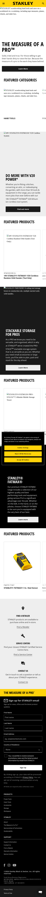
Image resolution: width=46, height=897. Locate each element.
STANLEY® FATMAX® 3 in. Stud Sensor (21, 588)
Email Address (9, 734)
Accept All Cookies (23, 460)
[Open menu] (3, 3)
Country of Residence (11, 745)
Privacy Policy (28, 777)
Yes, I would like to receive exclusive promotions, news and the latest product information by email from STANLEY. (23, 758)
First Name (8, 713)
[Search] (43, 3)
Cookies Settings (23, 447)
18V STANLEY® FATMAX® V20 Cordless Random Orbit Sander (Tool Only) (21, 277)
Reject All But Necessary (23, 454)
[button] (4, 865)
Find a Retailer (23, 627)
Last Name (8, 723)
